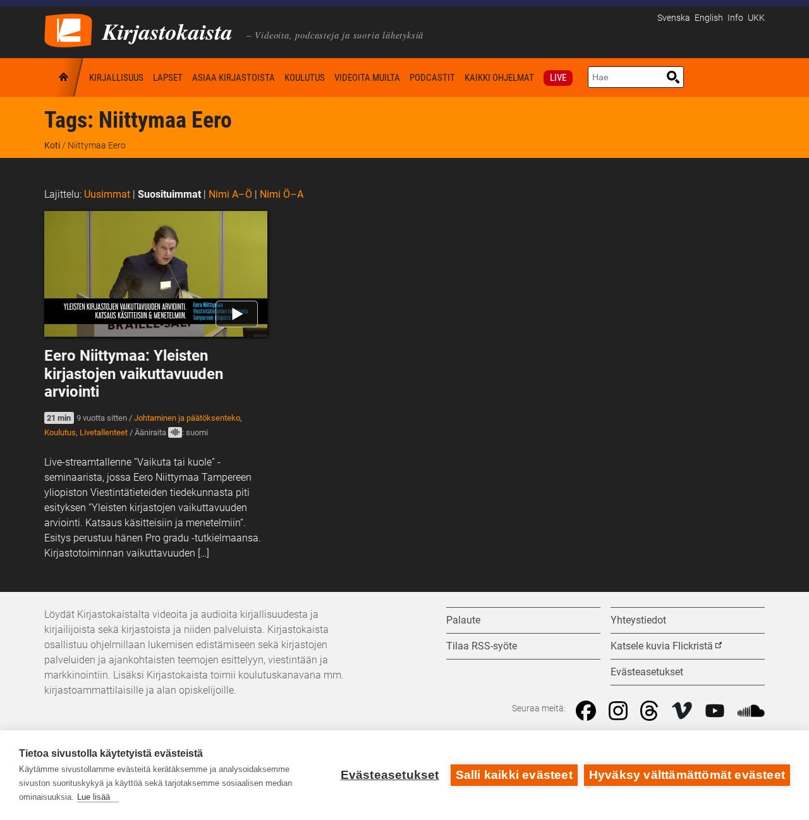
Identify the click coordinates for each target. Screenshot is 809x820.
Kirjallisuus (116, 77)
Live (558, 77)
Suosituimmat (169, 194)
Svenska (673, 18)
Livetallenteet (104, 432)
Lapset (168, 77)
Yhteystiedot (638, 620)
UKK (756, 18)
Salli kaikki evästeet (514, 774)
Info (735, 18)
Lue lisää (93, 797)
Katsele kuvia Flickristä (662, 646)
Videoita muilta (367, 77)
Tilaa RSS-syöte (481, 646)
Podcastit (432, 77)
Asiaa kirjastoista (233, 77)
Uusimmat (107, 194)
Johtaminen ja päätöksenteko (187, 418)
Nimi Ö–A (281, 194)
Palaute (463, 620)
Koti (64, 77)
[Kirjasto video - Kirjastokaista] (68, 29)
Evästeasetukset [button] (647, 672)
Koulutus (304, 77)
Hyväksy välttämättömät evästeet (687, 774)
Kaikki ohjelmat (499, 77)
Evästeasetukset (390, 774)
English (709, 18)
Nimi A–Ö (230, 194)
